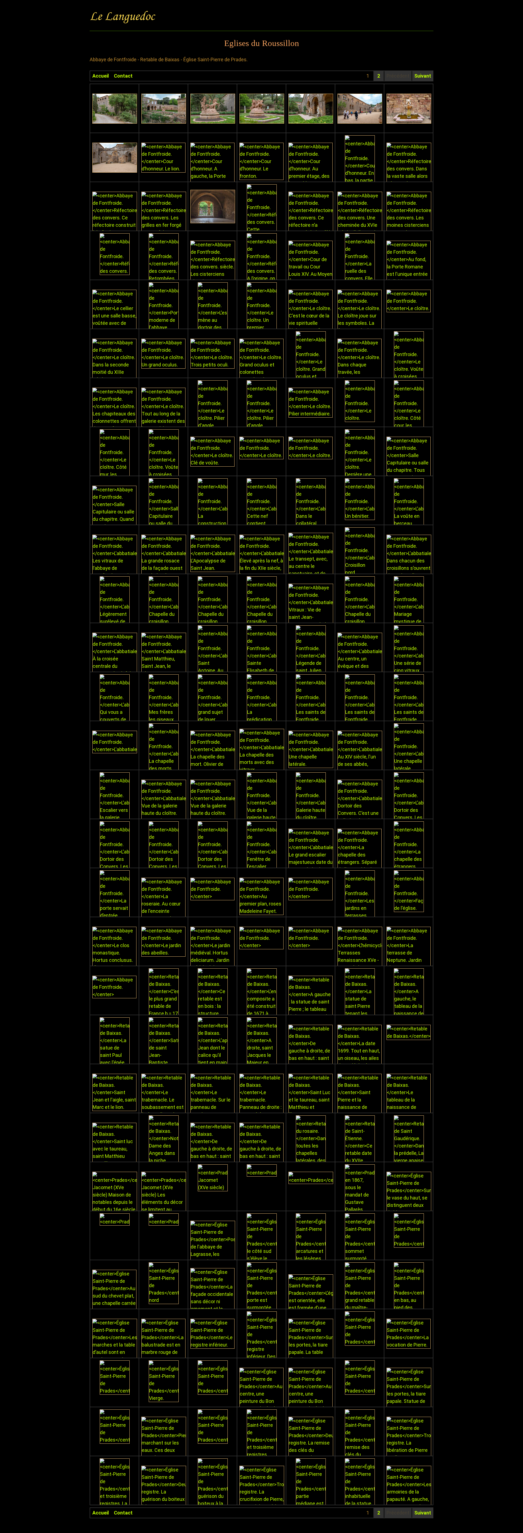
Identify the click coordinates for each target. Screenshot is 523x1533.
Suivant (422, 76)
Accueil (100, 76)
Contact (123, 76)
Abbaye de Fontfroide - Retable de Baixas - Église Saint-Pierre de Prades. (169, 59)
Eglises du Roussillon (261, 43)
